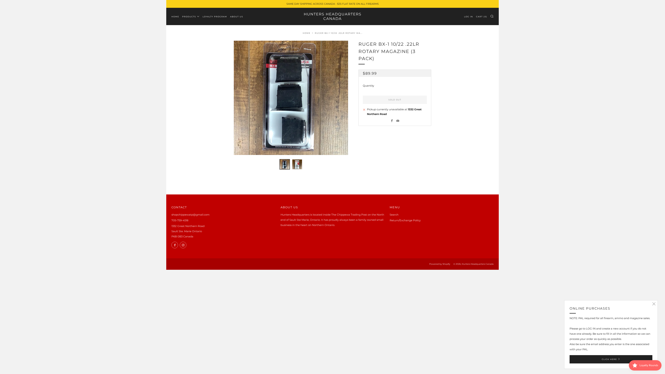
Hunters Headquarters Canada (332, 16)
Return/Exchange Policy (405, 220)
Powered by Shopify (439, 264)
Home (175, 16)
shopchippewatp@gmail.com (190, 214)
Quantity (368, 85)
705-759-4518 (179, 220)
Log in (468, 16)
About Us (236, 16)
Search (394, 214)
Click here (609, 359)
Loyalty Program (215, 16)
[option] (291, 98)
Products (189, 16)
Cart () (481, 16)
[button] (285, 164)
